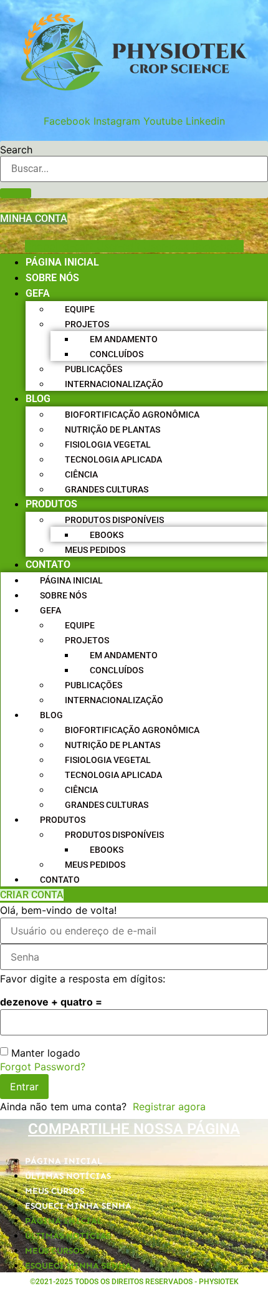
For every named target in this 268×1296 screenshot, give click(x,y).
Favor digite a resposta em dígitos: (82, 979)
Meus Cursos (54, 1191)
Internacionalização (114, 384)
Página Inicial (62, 262)
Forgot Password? (42, 1066)
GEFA (38, 293)
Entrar (24, 1086)
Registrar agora (169, 1106)
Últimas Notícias (68, 1176)
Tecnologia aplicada (113, 459)
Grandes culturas (106, 489)
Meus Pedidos (95, 550)
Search (16, 150)
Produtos (51, 504)
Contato (48, 564)
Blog (38, 399)
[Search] (15, 193)
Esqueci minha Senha (78, 1206)
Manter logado (45, 1053)
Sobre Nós (52, 278)
